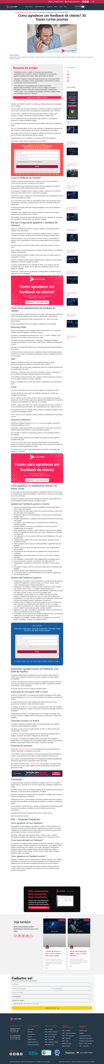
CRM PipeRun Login (49, 1044)
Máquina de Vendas (66, 1043)
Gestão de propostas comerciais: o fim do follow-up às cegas (72, 143)
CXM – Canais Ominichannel (69, 1033)
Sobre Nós (30, 1031)
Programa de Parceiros (33, 1042)
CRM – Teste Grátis (84, 1046)
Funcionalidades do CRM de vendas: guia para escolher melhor (72, 165)
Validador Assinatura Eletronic (86, 1041)
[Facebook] (27, 935)
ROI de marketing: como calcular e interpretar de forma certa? (71, 315)
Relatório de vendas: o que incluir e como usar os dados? (72, 337)
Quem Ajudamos (31, 1034)
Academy (81, 1033)
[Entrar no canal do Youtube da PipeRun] (86, 2)
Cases (60, 6)
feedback (30, 707)
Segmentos (49, 6)
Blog (65, 6)
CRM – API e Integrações (51, 1034)
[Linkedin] (19, 935)
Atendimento (24, 12)
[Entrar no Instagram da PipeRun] (88, 2)
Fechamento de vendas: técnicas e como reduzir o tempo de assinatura (72, 251)
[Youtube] (23, 935)
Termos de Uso (85, 1061)
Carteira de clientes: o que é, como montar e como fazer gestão (53, 953)
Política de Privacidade (76, 1061)
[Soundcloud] (31, 935)
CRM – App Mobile (49, 1039)
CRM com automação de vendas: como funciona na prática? (72, 294)
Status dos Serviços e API (85, 1038)
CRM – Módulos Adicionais (51, 1031)
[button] (68, 71)
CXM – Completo (66, 1030)
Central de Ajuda (83, 1030)
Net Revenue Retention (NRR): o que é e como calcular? (78, 953)
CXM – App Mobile (66, 1038)
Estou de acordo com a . (27, 1003)
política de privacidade (33, 161)
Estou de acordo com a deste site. (29, 161)
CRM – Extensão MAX (50, 1037)
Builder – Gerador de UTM (85, 1043)
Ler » (46, 967)
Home (16, 12)
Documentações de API (84, 1035)
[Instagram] (15, 935)
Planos (56, 6)
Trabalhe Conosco (32, 1039)
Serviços (30, 1037)
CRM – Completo (49, 1029)
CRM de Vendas (29, 6)
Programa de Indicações (33, 1044)
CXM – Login (65, 1041)
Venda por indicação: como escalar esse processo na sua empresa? (72, 209)
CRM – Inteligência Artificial (51, 1042)
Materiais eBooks (66, 1046)
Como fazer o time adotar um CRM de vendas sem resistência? (72, 187)
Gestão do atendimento (32, 12)
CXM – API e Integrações (68, 1035)
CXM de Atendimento (40, 6)
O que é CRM (31, 1029)
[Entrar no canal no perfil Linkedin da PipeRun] (83, 2)
